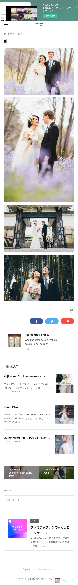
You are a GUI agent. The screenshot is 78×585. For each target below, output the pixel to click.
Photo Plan (11, 407)
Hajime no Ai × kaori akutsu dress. (26, 376)
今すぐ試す (50, 15)
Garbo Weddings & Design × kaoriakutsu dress (34, 437)
